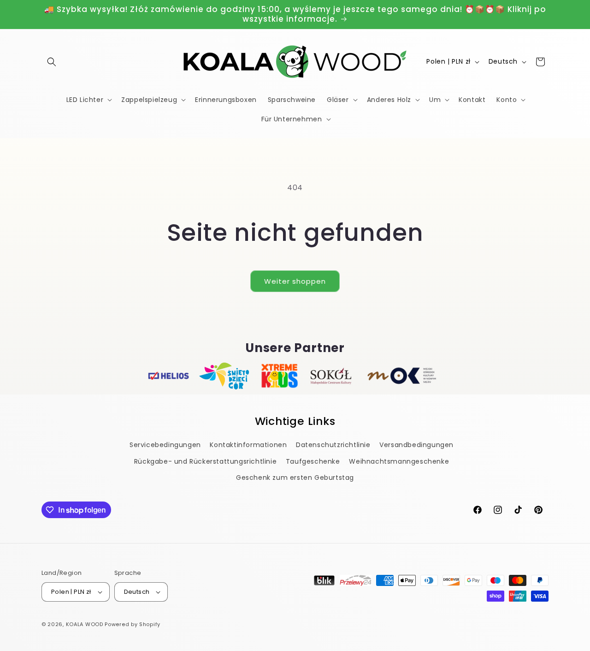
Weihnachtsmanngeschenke (399, 461)
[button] (51, 62)
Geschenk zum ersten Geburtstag (295, 477)
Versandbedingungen (416, 445)
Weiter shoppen (295, 281)
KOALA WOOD (84, 624)
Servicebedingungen (165, 445)
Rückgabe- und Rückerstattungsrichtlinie (205, 461)
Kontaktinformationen (248, 445)
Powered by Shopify (132, 624)
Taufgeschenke (313, 461)
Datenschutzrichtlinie (333, 445)
